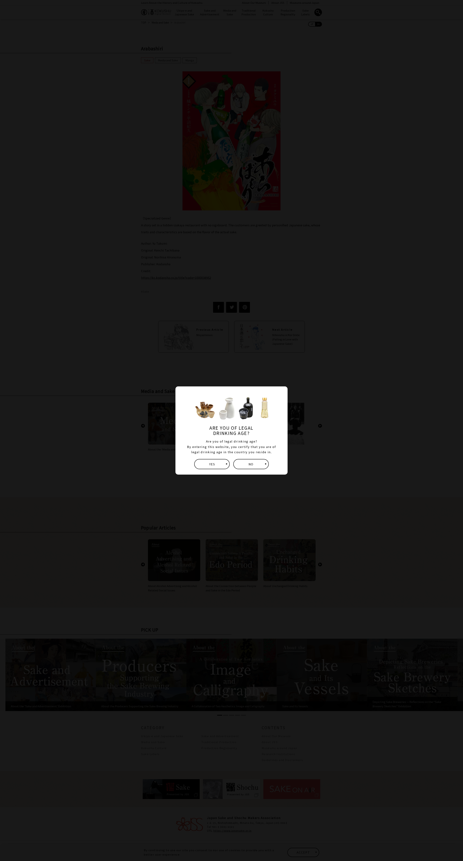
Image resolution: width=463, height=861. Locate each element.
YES (212, 464)
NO (251, 464)
